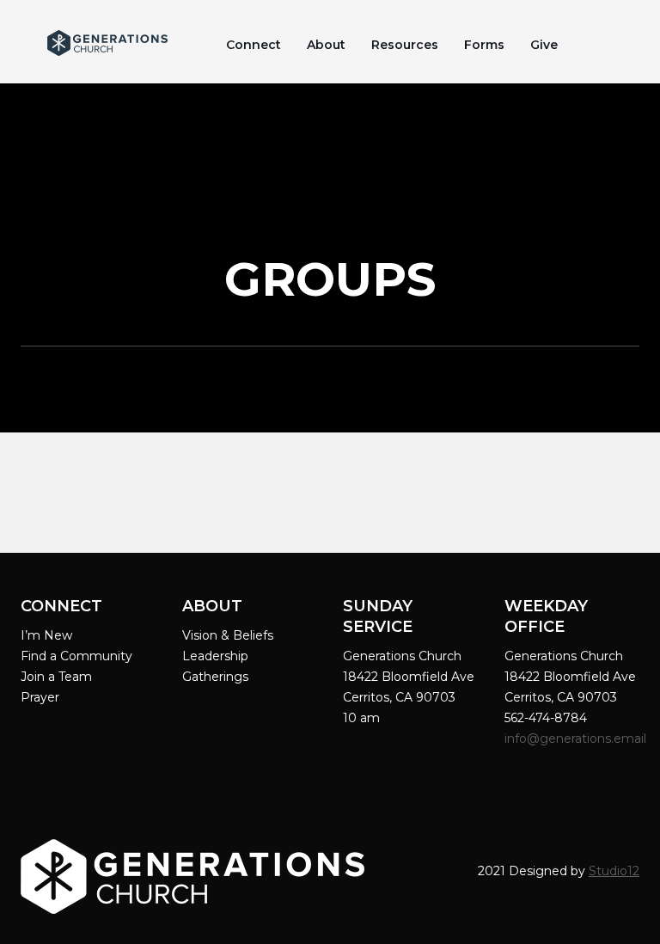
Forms (484, 45)
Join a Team (56, 676)
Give (544, 45)
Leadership (215, 656)
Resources (404, 45)
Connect (253, 45)
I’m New (46, 635)
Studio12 (614, 871)
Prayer (40, 697)
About (326, 45)
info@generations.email (577, 738)
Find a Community (76, 656)
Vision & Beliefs (227, 635)
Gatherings (215, 676)
